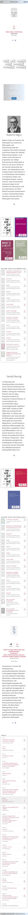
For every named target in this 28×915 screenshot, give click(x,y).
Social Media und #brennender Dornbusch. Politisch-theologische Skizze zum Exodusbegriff (10, 764)
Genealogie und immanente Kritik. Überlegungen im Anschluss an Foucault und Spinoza (10, 838)
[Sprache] (25, 2)
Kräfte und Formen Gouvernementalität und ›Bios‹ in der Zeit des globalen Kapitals (10, 896)
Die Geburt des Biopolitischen (9, 888)
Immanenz (8, 332)
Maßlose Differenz (6, 854)
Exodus (8, 325)
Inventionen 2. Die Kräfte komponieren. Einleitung (12, 318)
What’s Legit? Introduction (12, 344)
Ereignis (8, 298)
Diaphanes (14, 1)
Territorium (5, 800)
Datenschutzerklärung (20, 913)
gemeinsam (9, 279)
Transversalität (9, 304)
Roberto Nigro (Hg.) (19, 649)
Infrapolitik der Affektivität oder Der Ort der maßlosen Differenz (10, 873)
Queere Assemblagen (11, 311)
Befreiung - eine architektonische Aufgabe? (10, 808)
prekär (7, 285)
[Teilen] (15, 40)
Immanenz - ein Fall (7, 847)
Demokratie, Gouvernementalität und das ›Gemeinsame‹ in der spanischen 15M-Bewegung (10, 791)
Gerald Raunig (18, 32)
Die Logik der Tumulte (7, 756)
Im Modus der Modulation (12, 519)
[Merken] (13, 40)
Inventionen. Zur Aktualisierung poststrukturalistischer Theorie (13, 272)
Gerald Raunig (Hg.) (14, 651)
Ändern (14, 98)
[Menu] (0, 2)
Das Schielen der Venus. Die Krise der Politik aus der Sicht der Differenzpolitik (10, 863)
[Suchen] (2, 2)
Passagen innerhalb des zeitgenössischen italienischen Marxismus (13, 353)
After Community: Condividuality (10, 600)
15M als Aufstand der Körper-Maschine (9, 781)
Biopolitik (8, 338)
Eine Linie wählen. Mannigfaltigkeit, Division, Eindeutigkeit (12, 610)
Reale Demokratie (6, 773)
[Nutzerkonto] (24, 2)
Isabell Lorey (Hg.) (8, 649)
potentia (8, 292)
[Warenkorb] (27, 2)
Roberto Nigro (10, 32)
